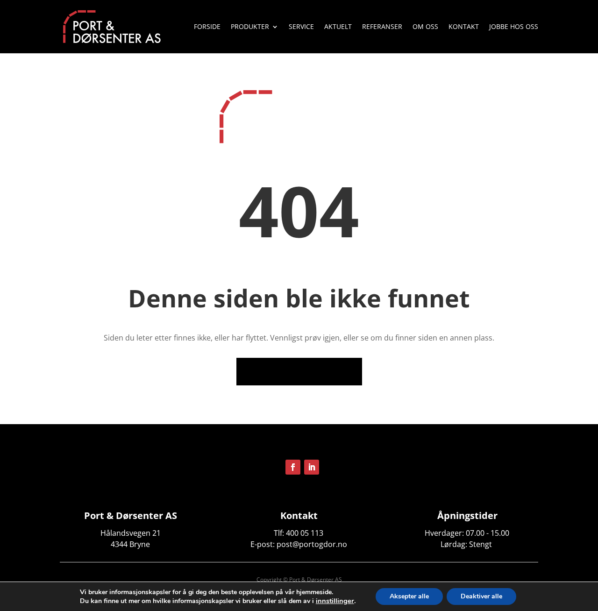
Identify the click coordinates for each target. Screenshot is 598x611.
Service (301, 27)
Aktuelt (338, 27)
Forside (207, 27)
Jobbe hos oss (513, 27)
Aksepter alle (409, 596)
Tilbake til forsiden (299, 371)
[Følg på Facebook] (292, 467)
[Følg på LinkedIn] (311, 467)
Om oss (425, 27)
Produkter (250, 27)
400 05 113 (304, 533)
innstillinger (335, 601)
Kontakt (463, 27)
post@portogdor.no (312, 544)
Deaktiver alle (481, 596)
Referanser (382, 27)
